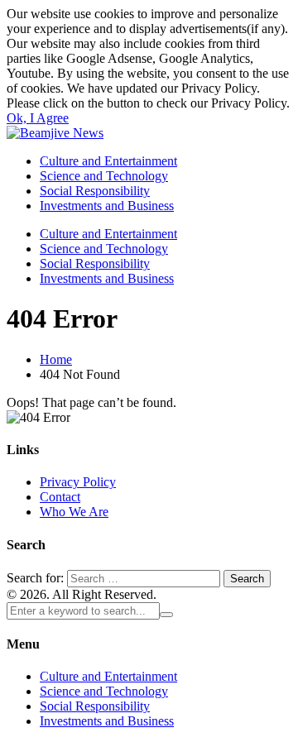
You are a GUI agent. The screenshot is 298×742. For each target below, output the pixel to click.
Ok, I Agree (38, 118)
